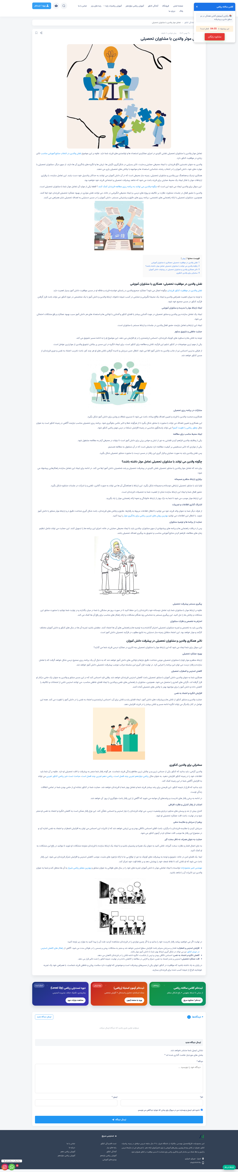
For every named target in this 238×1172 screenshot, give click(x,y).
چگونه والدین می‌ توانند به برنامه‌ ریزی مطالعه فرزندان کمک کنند (127, 186)
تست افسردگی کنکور (108, 1143)
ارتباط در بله (229, 1167)
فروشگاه (165, 6)
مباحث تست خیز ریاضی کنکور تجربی (63, 776)
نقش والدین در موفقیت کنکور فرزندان (184, 290)
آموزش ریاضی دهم (68, 1151)
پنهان (184, 258)
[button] (177, 994)
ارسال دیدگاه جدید (44, 1016)
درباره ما (172, 11)
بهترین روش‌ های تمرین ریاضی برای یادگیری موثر (145, 516)
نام (201, 1097)
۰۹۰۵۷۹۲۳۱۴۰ (195, 1162)
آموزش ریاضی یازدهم (108, 1155)
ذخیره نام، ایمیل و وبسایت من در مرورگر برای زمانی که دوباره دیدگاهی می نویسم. (169, 1110)
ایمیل (114, 1097)
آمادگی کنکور (153, 6)
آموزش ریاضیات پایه (113, 6)
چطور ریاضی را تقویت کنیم (185, 428)
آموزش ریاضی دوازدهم (135, 6)
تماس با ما (82, 6)
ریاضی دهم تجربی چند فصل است (97, 776)
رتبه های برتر (96, 6)
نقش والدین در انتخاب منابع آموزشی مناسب (61, 153)
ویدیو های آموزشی (109, 1159)
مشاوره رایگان (214, 37)
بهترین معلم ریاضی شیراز (79, 868)
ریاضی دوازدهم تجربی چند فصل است (131, 776)
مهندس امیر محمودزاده (191, 868)
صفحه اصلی (178, 6)
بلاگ (181, 11)
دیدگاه (200, 1061)
